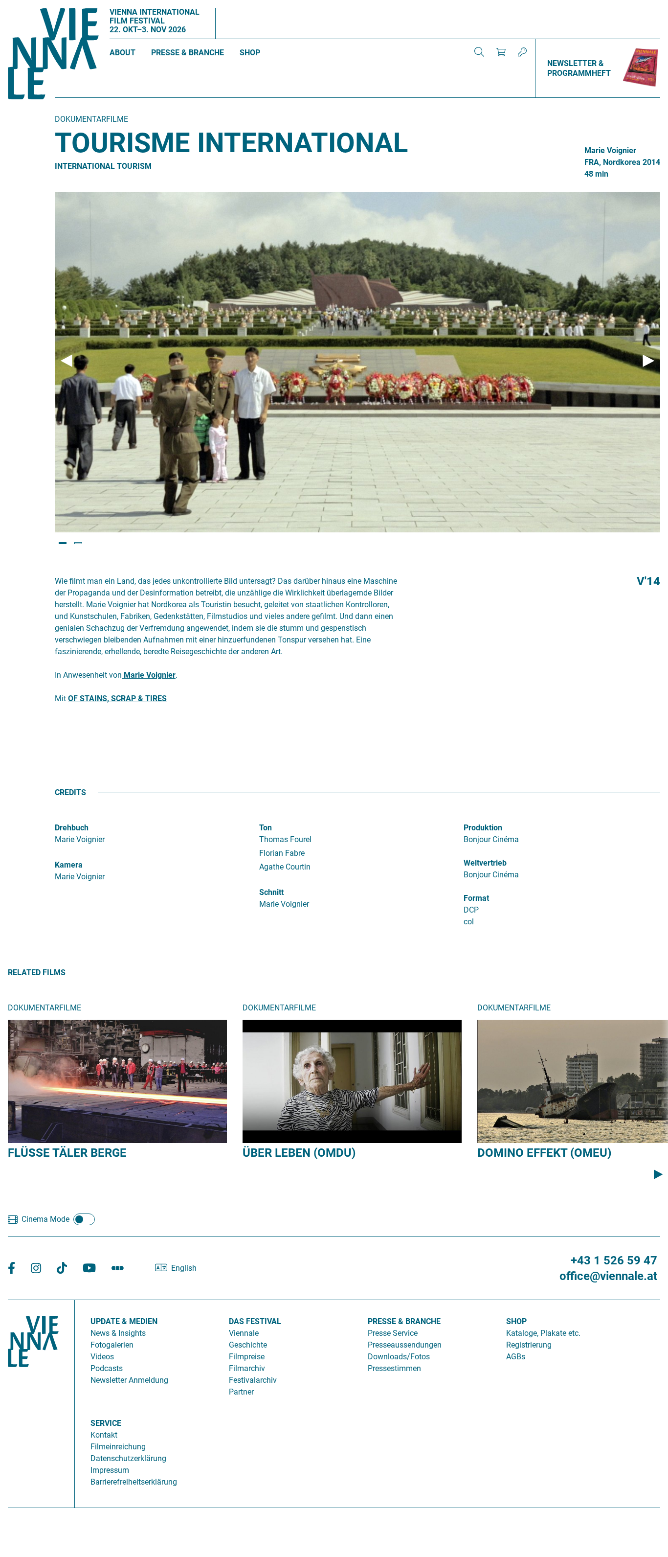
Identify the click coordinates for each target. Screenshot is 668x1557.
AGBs (515, 1356)
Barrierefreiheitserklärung (133, 1482)
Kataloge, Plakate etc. (543, 1333)
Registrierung (529, 1345)
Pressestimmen (394, 1368)
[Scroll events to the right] (658, 1174)
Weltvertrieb (485, 863)
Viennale (244, 1333)
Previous (66, 361)
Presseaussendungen (405, 1345)
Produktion (483, 827)
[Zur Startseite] (53, 55)
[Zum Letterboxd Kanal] (117, 1268)
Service (105, 1423)
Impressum (109, 1470)
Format (476, 898)
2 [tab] (78, 543)
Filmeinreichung (118, 1446)
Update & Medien (123, 1321)
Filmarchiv (247, 1368)
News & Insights (118, 1333)
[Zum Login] (522, 52)
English (184, 1268)
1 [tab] (63, 543)
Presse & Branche (187, 52)
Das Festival (255, 1321)
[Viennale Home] (33, 1400)
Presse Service (393, 1333)
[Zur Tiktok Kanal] (62, 1268)
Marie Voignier (149, 675)
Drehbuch (72, 827)
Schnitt (271, 892)
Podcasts (106, 1368)
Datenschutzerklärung (128, 1458)
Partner (241, 1392)
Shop (250, 52)
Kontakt (103, 1435)
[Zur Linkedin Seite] (36, 1268)
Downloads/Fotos (399, 1356)
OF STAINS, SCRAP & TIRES (117, 698)
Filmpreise (247, 1356)
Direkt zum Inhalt (29, 5)
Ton (265, 827)
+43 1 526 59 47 (614, 1260)
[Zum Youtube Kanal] (89, 1268)
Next (648, 361)
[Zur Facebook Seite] (11, 1268)
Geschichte (248, 1345)
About (122, 52)
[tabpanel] (357, 362)
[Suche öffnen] (479, 52)
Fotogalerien (112, 1345)
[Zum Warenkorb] (501, 52)
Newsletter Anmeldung (129, 1380)
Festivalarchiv (253, 1380)
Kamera (69, 865)
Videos (102, 1356)
